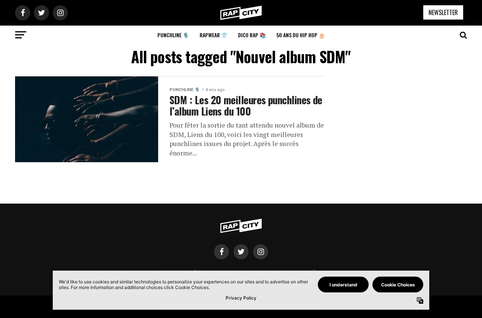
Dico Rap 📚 (252, 35)
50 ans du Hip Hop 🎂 (300, 35)
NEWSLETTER (443, 12)
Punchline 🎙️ (173, 35)
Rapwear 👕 (213, 35)
